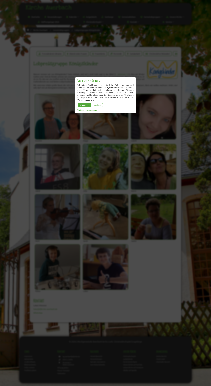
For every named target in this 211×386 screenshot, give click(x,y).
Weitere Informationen (87, 110)
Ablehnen (97, 105)
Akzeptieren (84, 105)
